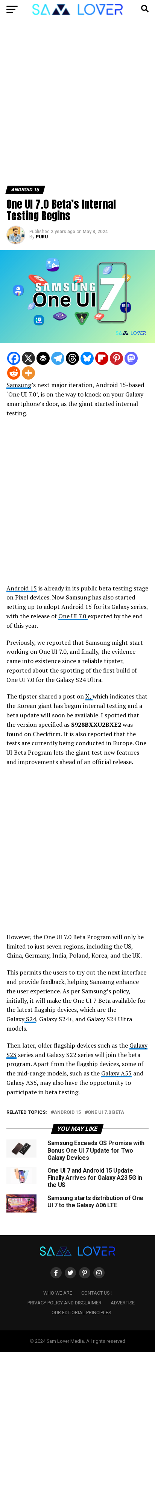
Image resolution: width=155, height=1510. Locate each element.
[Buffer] (43, 358)
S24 (30, 1019)
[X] (28, 358)
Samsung (18, 385)
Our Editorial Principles (81, 1312)
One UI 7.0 (73, 616)
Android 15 (21, 588)
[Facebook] (13, 358)
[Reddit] (13, 373)
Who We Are (57, 1293)
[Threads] (72, 358)
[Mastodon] (131, 358)
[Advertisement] (77, 105)
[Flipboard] (101, 358)
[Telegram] (57, 358)
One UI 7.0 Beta (106, 1112)
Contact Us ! (96, 1293)
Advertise (123, 1303)
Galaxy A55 (116, 1073)
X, (89, 696)
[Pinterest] (116, 358)
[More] (28, 373)
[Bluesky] (87, 358)
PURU (42, 236)
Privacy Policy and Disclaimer (64, 1303)
